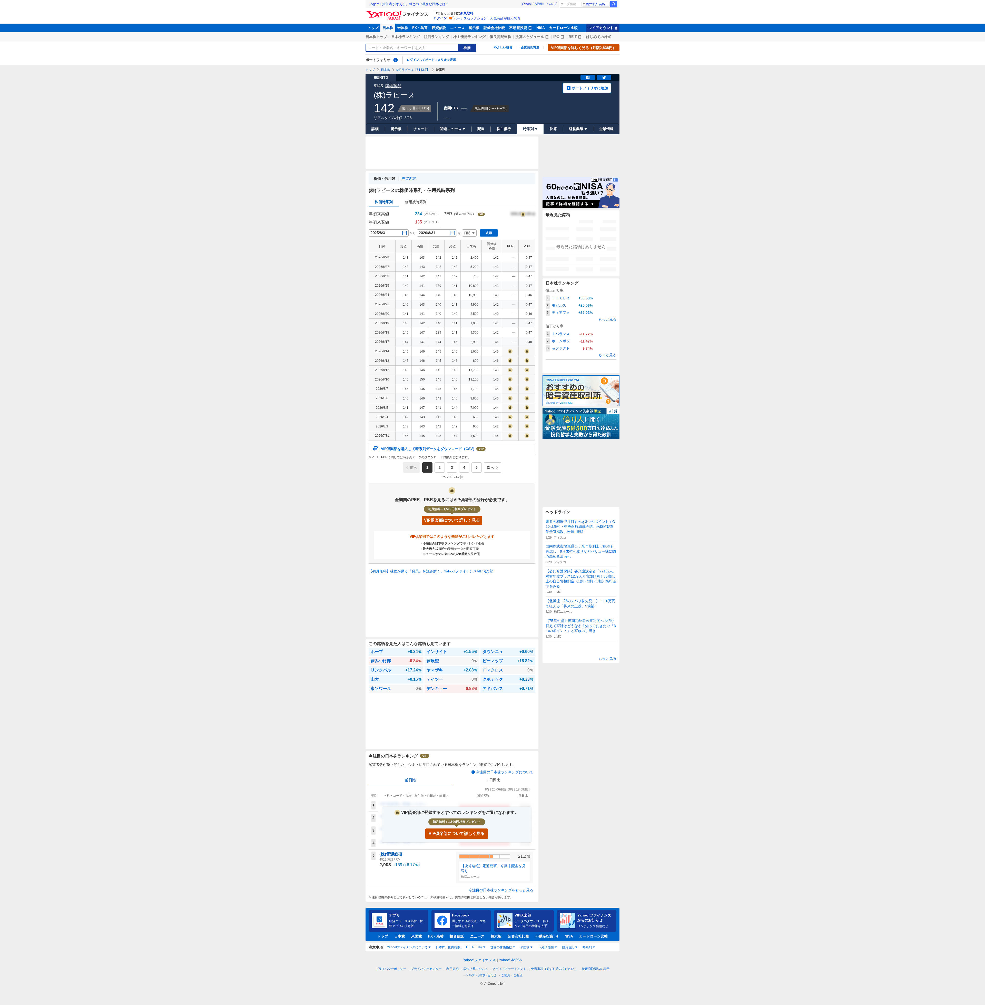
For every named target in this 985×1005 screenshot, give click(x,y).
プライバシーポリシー (391, 969)
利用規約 (452, 969)
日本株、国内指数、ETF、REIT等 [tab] (459, 947)
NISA (540, 28)
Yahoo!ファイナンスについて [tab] (407, 947)
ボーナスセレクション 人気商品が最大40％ (487, 18)
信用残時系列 (416, 202)
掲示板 (474, 28)
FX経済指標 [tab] (546, 947)
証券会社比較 (494, 28)
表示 (489, 233)
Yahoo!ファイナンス (479, 960)
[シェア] (587, 77)
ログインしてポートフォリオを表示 (431, 60)
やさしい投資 (503, 47)
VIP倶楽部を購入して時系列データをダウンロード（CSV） (428, 449)
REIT (573, 37)
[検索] (613, 4)
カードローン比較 (563, 28)
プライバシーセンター (426, 969)
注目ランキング (436, 37)
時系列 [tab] (587, 947)
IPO (556, 37)
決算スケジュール (529, 37)
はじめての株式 (598, 37)
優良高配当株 (500, 37)
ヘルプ (552, 4)
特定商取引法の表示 (595, 969)
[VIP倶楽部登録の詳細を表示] (523, 214)
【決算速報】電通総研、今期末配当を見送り (493, 868)
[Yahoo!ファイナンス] (398, 12)
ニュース (457, 28)
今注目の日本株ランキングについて (504, 772)
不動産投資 (518, 28)
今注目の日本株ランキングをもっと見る (501, 890)
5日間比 (493, 780)
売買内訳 (409, 179)
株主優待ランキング (469, 37)
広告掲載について (475, 969)
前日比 (410, 780)
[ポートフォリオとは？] (395, 60)
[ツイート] (604, 77)
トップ (373, 28)
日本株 (387, 28)
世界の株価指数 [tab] (501, 947)
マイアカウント (601, 28)
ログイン (440, 18)
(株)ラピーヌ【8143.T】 (413, 70)
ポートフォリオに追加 (590, 88)
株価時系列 (384, 202)
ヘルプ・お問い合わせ (481, 975)
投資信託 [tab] (568, 947)
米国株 (402, 28)
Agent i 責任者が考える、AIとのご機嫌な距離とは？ (410, 4)
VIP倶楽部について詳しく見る (457, 833)
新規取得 (467, 13)
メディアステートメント (509, 969)
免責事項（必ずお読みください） (554, 969)
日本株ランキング (405, 37)
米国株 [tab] (524, 947)
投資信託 (439, 28)
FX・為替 (420, 28)
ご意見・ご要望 (512, 975)
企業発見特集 (530, 47)
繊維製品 (393, 86)
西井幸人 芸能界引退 (598, 4)
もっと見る (607, 319)
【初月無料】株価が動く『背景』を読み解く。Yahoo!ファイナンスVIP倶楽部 (431, 571)
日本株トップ (376, 37)
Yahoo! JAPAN (532, 4)
